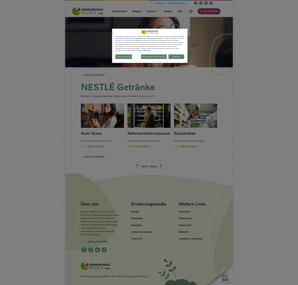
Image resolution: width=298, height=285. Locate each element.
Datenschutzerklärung (144, 50)
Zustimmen (176, 56)
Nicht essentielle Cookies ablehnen (153, 56)
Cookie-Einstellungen (124, 56)
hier (155, 48)
